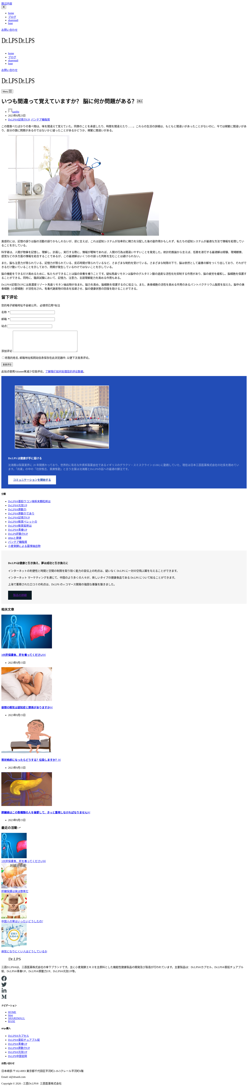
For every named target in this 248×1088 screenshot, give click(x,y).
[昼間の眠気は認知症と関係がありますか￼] (26, 700)
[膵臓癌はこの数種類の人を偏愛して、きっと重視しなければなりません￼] (26, 805)
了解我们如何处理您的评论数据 (64, 371)
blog (10, 1015)
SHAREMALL (16, 1018)
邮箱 (5, 319)
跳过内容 (6, 3)
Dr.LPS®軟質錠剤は (20, 525)
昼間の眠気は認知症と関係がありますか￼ (27, 707)
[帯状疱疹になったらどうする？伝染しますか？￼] (26, 752)
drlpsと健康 (14, 537)
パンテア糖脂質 (40, 119)
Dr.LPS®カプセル (18, 1035)
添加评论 (6, 351)
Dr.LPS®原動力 (17, 509)
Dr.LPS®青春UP (17, 529)
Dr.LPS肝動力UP (18, 533)
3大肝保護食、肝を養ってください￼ (23, 654)
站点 (4, 326)
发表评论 (7, 364)
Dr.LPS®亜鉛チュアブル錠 (24, 1039)
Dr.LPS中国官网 (17, 1056)
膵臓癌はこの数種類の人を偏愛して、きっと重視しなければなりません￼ (45, 812)
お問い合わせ (9, 29)
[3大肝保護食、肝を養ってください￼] (26, 647)
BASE (11, 1021)
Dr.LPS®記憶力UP (19, 119)
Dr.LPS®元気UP (17, 505)
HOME (12, 1012)
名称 (5, 312)
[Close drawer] (3, 7)
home (11, 13)
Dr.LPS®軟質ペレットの (22, 521)
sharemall (13, 20)
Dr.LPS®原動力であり (21, 513)
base (10, 23)
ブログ (12, 17)
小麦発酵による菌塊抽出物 (24, 546)
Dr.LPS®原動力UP (19, 1048)
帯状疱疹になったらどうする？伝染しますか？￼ (31, 759)
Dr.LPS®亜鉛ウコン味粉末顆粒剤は (29, 501)
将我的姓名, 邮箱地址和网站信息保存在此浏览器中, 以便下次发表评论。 (48, 357)
